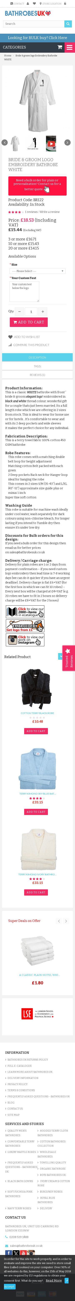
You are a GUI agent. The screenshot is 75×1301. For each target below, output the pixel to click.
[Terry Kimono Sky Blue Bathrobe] (37, 769)
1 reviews (31, 212)
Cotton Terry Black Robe (37, 713)
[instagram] (31, 1253)
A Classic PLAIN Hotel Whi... (39, 975)
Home (7, 55)
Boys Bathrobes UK (53, 1175)
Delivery (46, 1208)
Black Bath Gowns (20, 1181)
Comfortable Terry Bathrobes (19, 1144)
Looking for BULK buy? (37, 38)
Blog (11, 1102)
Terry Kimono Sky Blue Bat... (37, 793)
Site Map (13, 1114)
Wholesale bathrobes (47, 1154)
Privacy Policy (18, 1084)
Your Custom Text (23, 278)
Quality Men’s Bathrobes (16, 1133)
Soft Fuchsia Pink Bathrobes (18, 1194)
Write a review (50, 212)
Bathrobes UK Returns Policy (28, 1059)
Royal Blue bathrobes (46, 1200)
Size (14, 264)
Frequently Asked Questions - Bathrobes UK (39, 1096)
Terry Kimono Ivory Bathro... (37, 874)
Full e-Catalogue (20, 1066)
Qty (11, 311)
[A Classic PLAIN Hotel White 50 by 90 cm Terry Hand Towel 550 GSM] (37, 951)
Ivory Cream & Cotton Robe (54, 1183)
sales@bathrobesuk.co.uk (26, 1245)
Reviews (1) (37, 375)
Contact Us (15, 1108)
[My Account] (28, 3)
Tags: (37, 366)
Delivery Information (23, 1078)
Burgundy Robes (51, 1191)
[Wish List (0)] (35, 3)
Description (37, 357)
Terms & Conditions (21, 1090)
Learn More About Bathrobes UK (30, 1072)
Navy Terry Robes (19, 1208)
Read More (54, 1280)
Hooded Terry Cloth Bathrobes (53, 1133)
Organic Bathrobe (53, 1168)
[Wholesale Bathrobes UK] (28, 13)
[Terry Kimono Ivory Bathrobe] (37, 849)
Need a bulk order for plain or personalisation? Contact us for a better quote (38, 185)
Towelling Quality (53, 1162)
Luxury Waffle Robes (22, 1152)
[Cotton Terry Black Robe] (37, 688)
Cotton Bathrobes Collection (52, 1144)
